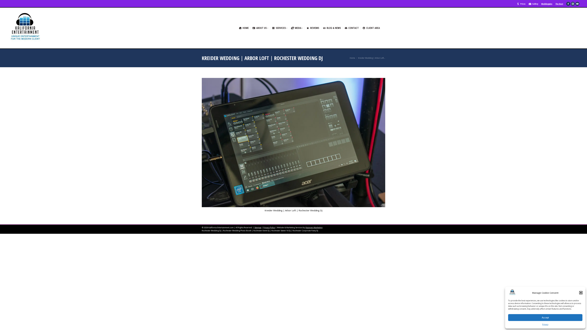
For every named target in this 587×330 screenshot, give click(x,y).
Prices (522, 3)
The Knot (559, 3)
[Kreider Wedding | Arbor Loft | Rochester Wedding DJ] (293, 142)
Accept (545, 317)
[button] (580, 292)
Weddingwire (546, 3)
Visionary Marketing (313, 227)
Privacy (545, 324)
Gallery (535, 3)
